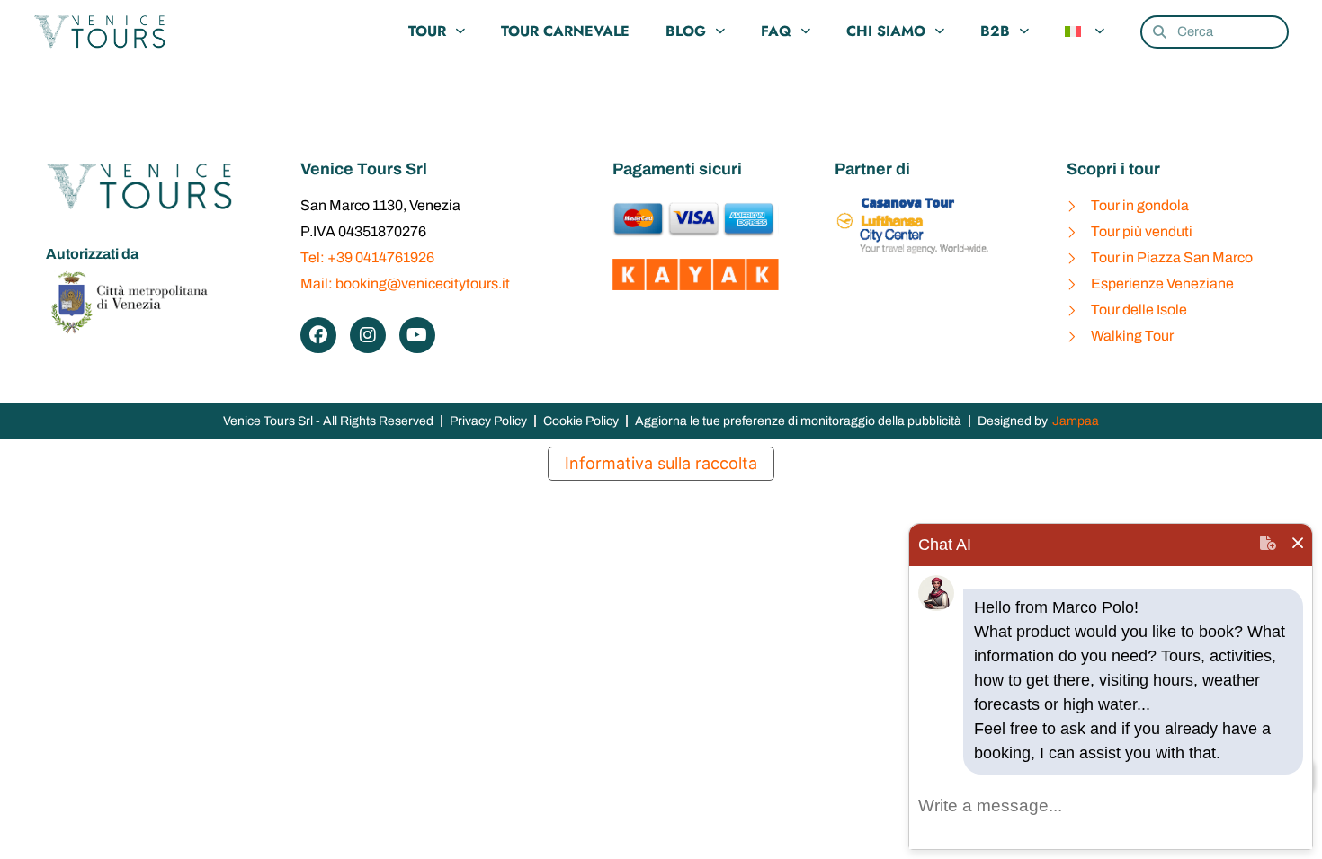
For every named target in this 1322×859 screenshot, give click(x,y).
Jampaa (1075, 421)
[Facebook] (318, 335)
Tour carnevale (565, 31)
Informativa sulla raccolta (661, 463)
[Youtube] (417, 335)
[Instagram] (368, 335)
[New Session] (1268, 545)
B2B (995, 31)
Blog (685, 31)
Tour (427, 31)
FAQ (776, 31)
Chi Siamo (885, 31)
